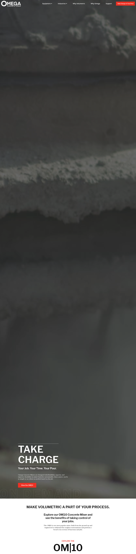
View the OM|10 (27, 485)
